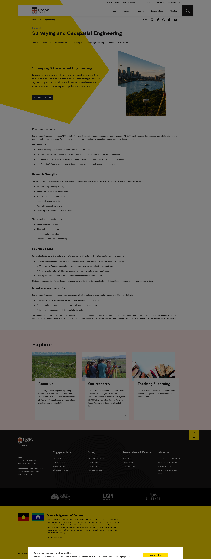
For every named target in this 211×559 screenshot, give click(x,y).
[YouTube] (175, 19)
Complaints (189, 554)
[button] (42, 97)
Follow (145, 20)
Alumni (55, 474)
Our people (77, 42)
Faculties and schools (167, 462)
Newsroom (126, 458)
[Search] (187, 10)
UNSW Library (163, 474)
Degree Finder (93, 462)
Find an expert (59, 462)
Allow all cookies (155, 555)
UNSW (34, 20)
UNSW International (96, 458)
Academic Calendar (95, 470)
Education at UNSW (60, 470)
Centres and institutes (168, 470)
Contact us (123, 42)
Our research (61, 42)
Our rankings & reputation (169, 458)
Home (35, 42)
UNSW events (128, 462)
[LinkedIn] (152, 19)
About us (47, 42)
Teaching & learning (95, 42)
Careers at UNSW (59, 466)
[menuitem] (113, 10)
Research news (129, 466)
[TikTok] (169, 19)
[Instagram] (163, 19)
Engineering (49, 20)
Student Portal (94, 466)
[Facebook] (158, 19)
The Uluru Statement (55, 537)
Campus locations (165, 466)
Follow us (23, 553)
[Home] (40, 10)
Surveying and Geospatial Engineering (77, 33)
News (111, 42)
